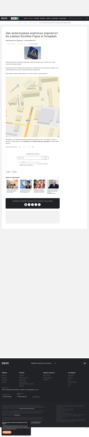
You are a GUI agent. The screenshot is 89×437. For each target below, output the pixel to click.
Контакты (80, 18)
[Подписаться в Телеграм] (29, 204)
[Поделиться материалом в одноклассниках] (24, 147)
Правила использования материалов (26, 408)
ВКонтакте (71, 375)
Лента (25, 18)
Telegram (70, 377)
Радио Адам (62, 18)
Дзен (69, 384)
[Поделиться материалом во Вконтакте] (20, 147)
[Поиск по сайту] (87, 18)
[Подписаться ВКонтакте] (32, 204)
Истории (4, 377)
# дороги (14, 171)
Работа (75, 18)
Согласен (7, 432)
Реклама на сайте (23, 377)
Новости (4, 375)
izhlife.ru (20, 426)
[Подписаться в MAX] (39, 204)
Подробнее (13, 428)
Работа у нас (22, 379)
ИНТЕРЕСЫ (42, 18)
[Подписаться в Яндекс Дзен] (25, 204)
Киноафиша (55, 18)
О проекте (21, 375)
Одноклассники (72, 382)
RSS (69, 386)
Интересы (4, 379)
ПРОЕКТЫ (48, 18)
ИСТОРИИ (36, 18)
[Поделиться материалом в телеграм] (28, 147)
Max (69, 379)
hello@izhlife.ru (36, 396)
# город (8, 171)
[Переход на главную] (4, 18)
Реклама (71, 18)
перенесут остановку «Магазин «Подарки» (37, 141)
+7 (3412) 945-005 (7, 396)
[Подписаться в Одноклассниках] (35, 204)
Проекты (4, 382)
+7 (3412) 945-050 (22, 396)
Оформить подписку (41, 363)
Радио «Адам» (46, 375)
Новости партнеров (12, 177)
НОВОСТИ (30, 18)
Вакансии (21, 386)
